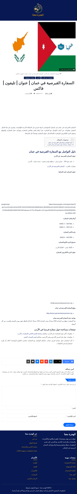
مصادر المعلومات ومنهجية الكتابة (27, 451)
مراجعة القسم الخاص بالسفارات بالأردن (30, 333)
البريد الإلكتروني (71, 416)
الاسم (74, 408)
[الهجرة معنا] (38, 10)
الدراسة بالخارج (32, 478)
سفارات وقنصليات (29, 78)
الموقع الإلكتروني (32, 416)
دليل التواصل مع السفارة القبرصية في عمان (60, 142)
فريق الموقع (33, 443)
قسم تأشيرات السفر (30, 337)
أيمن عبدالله (48, 93)
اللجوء (35, 467)
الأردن (38, 78)
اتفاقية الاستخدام (70, 470)
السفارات (34, 474)
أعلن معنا (73, 474)
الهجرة (35, 463)
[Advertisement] (38, 110)
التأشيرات (34, 470)
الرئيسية (57, 73)
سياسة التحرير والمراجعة (29, 447)
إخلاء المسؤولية (71, 467)
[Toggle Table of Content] (71, 139)
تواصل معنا (72, 478)
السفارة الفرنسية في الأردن (55, 166)
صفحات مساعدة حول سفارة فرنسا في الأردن (59, 144)
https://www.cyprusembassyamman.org (59, 313)
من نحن (34, 439)
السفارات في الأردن (49, 73)
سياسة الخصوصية (70, 463)
